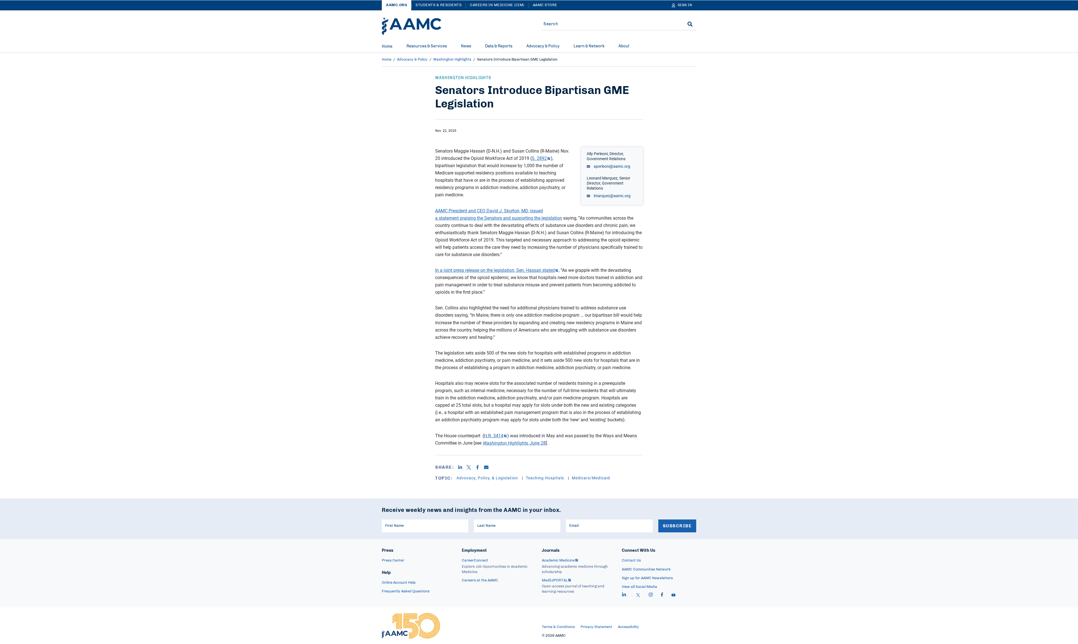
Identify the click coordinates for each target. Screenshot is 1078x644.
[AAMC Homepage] (411, 625)
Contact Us (631, 560)
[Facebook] (479, 467)
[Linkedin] (462, 467)
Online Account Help (399, 583)
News (466, 46)
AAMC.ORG (396, 5)
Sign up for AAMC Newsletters (647, 578)
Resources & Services (426, 46)
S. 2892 (539, 158)
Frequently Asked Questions (406, 591)
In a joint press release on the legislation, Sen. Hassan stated (495, 270)
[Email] (488, 467)
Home (387, 47)
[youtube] (673, 595)
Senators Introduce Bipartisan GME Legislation (517, 59)
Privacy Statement (596, 627)
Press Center (393, 560)
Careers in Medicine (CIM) (497, 5)
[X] (471, 467)
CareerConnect (475, 560)
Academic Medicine (558, 560)
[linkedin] (624, 595)
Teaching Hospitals (545, 477)
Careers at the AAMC (480, 580)
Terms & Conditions (558, 627)
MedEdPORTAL (555, 580)
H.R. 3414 (493, 436)
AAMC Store (545, 5)
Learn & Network (589, 46)
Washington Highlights (452, 59)
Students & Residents (438, 5)
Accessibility (628, 627)
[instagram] (650, 595)
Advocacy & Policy (542, 46)
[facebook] (662, 595)
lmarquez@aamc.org (612, 195)
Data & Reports (498, 46)
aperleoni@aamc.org (611, 166)
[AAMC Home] (411, 26)
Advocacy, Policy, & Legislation (487, 477)
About (623, 46)
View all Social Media (639, 587)
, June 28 (514, 443)
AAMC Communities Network (646, 569)
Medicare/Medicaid (591, 477)
